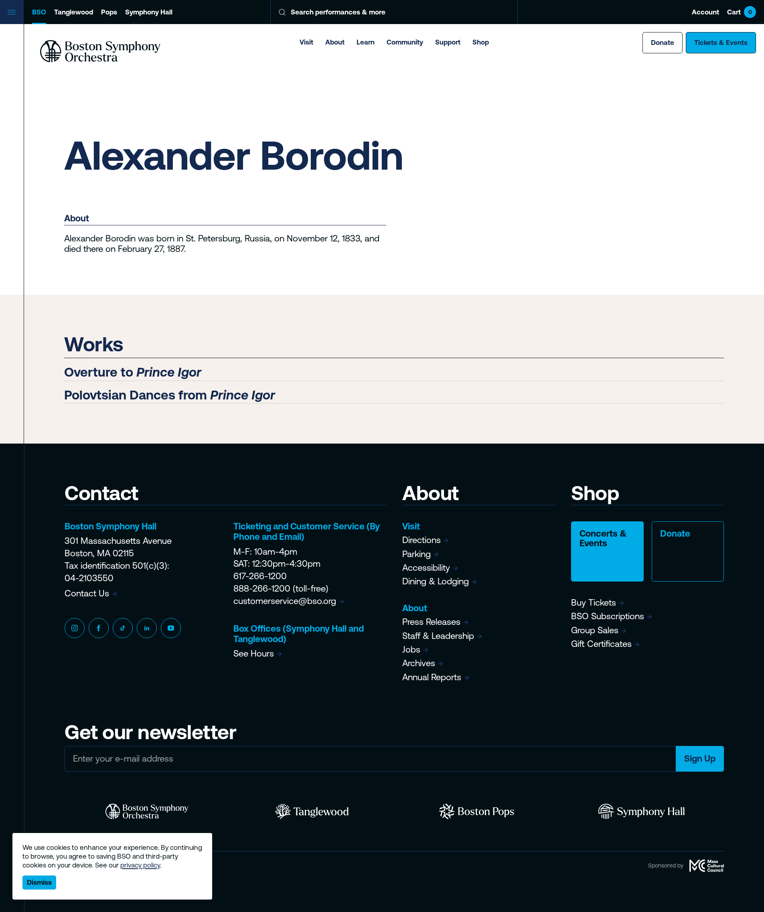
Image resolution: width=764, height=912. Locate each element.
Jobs (411, 649)
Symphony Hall (148, 12)
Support (447, 42)
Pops (109, 12)
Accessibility (426, 568)
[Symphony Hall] (641, 811)
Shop (480, 42)
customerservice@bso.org (284, 601)
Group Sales (594, 630)
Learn (366, 42)
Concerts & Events (603, 538)
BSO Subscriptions (607, 616)
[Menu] (12, 12)
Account (705, 12)
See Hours (253, 654)
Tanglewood (73, 12)
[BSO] (147, 811)
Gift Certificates (601, 644)
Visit (306, 42)
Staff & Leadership (438, 636)
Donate (662, 43)
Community (405, 42)
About (335, 42)
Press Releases (431, 622)
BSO (39, 12)
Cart (739, 12)
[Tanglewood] (311, 811)
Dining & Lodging (435, 581)
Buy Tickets (593, 603)
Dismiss (39, 882)
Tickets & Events (721, 43)
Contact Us (87, 593)
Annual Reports (431, 677)
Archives (418, 663)
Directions (421, 540)
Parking (416, 554)
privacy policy (140, 865)
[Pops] (476, 811)
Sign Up (699, 759)
